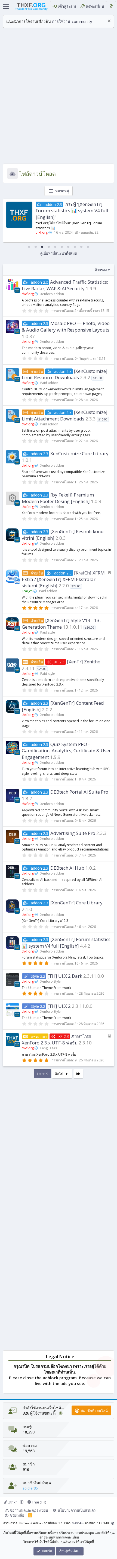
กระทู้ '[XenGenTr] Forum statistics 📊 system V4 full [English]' (72, 210)
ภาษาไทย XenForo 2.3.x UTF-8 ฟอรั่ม (56, 1039)
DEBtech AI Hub (67, 868)
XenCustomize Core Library (79, 453)
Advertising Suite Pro (72, 833)
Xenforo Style (50, 981)
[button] (21, 1502)
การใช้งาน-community (72, 21)
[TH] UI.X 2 (59, 1006)
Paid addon (49, 383)
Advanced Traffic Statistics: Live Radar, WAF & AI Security (65, 285)
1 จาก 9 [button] (42, 1073)
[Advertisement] (58, 95)
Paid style (47, 632)
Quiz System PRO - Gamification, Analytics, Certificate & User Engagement (66, 750)
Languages (48, 1048)
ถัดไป (59, 1073)
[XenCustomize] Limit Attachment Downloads (64, 415)
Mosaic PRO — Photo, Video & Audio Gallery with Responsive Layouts (66, 326)
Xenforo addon (52, 294)
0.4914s (77, 1523)
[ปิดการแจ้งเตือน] (108, 21)
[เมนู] (6, 6)
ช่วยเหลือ (17, 1515)
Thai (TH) (38, 1502)
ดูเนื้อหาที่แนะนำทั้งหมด (58, 253)
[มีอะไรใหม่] (111, 6)
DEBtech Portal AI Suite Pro (79, 792)
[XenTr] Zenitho (83, 661)
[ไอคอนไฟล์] (12, 498)
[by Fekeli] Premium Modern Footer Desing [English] (58, 498)
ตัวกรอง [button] (101, 269)
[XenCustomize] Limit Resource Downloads (64, 374)
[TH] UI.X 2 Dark (64, 976)
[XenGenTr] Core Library (76, 902)
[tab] (29, 247)
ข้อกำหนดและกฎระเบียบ (29, 1510)
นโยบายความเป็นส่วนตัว (77, 1510)
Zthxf (12, 1502)
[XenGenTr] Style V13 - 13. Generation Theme (61, 623)
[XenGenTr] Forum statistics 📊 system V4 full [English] (66, 942)
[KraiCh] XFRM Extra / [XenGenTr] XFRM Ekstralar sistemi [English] (63, 579)
